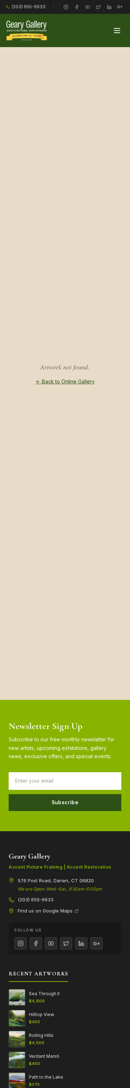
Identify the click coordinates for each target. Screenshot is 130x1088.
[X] (98, 7)
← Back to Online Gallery (65, 381)
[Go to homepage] (26, 30)
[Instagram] (65, 7)
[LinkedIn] (109, 7)
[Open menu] (117, 30)
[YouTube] (87, 7)
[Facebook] (76, 7)
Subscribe (65, 802)
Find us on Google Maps (45, 911)
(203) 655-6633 (29, 6)
